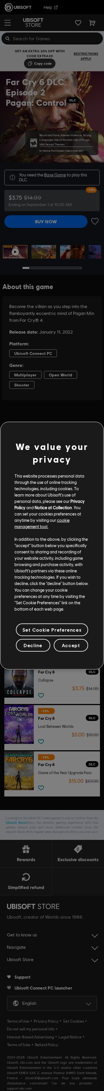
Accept (71, 645)
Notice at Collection (53, 507)
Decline (33, 645)
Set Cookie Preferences (52, 629)
